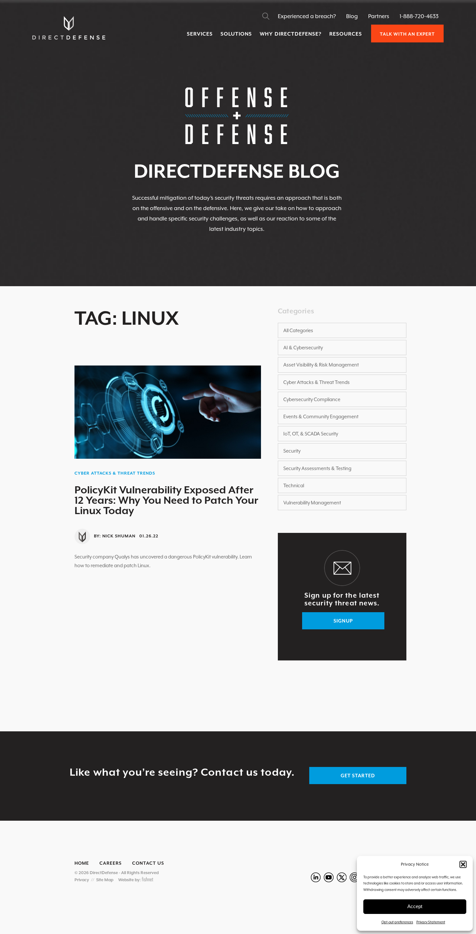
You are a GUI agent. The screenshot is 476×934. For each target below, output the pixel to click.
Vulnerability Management (312, 502)
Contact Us (148, 863)
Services (200, 34)
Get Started (358, 775)
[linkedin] (316, 877)
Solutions (236, 34)
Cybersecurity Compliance (311, 399)
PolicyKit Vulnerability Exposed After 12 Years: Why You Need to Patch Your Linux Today (166, 500)
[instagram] (354, 877)
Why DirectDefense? (291, 34)
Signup (343, 621)
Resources (345, 34)
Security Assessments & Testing (317, 468)
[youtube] (329, 877)
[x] (341, 877)
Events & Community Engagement (320, 416)
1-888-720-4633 (419, 16)
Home (81, 863)
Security (291, 451)
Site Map (104, 879)
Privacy (81, 879)
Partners (378, 16)
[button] (463, 864)
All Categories (298, 330)
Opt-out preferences (397, 922)
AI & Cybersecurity (303, 347)
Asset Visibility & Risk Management (321, 364)
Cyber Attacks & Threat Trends (114, 473)
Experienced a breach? (307, 16)
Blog (352, 16)
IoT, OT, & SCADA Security (310, 433)
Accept (414, 906)
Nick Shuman (118, 536)
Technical (293, 485)
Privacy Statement (430, 922)
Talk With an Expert (407, 34)
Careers (110, 863)
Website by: (130, 879)
